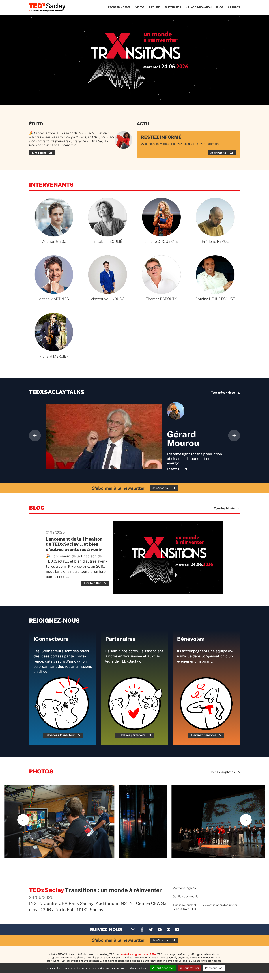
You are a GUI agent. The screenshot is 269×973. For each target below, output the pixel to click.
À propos (234, 7)
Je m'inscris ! (218, 153)
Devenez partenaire (131, 735)
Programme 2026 (119, 7)
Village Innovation (199, 7)
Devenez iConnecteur (60, 735)
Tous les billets (224, 508)
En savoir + (174, 469)
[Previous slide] (35, 435)
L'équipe (154, 7)
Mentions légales (184, 888)
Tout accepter (164, 968)
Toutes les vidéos (223, 392)
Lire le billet (92, 583)
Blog (219, 7)
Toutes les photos (222, 772)
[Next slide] (234, 435)
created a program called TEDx (138, 954)
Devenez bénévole (203, 735)
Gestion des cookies (186, 896)
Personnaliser (214, 968)
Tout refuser (190, 968)
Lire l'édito (39, 153)
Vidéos (139, 7)
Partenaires (173, 7)
